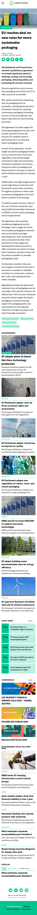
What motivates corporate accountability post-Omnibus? (17, 833)
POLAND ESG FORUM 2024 (15, 722)
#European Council (9, 322)
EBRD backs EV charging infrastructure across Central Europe (16, 779)
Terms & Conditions (13, 909)
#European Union (27, 319)
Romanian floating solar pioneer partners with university (18, 815)
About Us (26, 906)
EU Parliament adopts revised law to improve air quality (18, 444)
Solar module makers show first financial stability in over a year (17, 797)
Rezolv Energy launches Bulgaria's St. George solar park (18, 850)
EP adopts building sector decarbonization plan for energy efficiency (18, 565)
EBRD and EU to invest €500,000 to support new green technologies (18, 524)
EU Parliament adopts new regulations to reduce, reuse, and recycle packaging (18, 484)
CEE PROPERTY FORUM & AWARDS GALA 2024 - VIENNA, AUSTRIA (17, 701)
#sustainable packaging (11, 326)
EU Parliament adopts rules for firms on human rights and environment (17, 406)
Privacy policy (26, 909)
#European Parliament (10, 319)
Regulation (6, 27)
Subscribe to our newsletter (17, 897)
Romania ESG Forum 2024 (14, 740)
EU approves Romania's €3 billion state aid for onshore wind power (18, 603)
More (30, 621)
